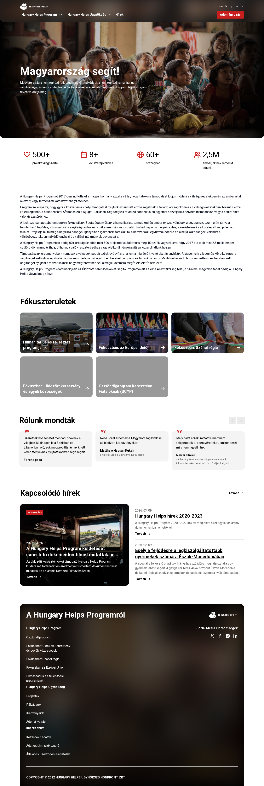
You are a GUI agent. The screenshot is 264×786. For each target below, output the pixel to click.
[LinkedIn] (235, 636)
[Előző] (232, 420)
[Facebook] (220, 636)
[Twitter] (212, 636)
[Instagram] (227, 636)
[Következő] (241, 420)
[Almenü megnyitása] (241, 6)
